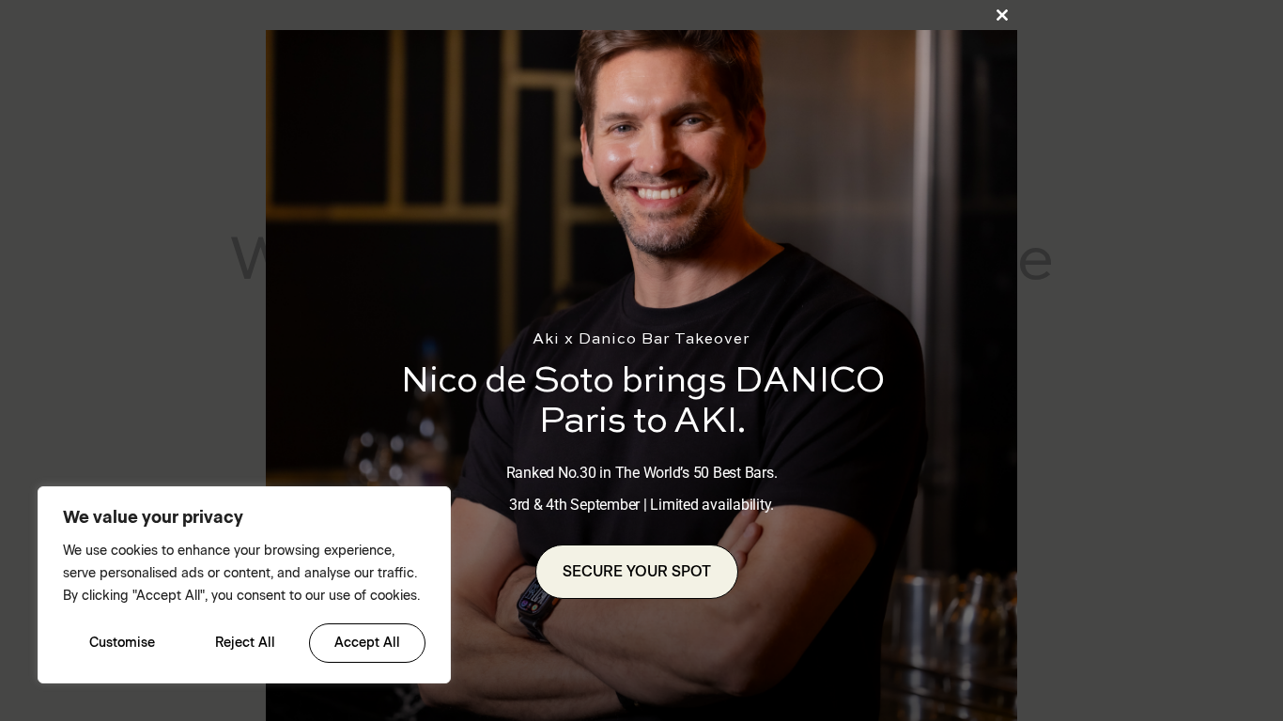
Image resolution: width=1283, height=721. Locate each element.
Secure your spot (637, 571)
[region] (244, 584)
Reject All (245, 643)
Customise (122, 643)
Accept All (367, 643)
